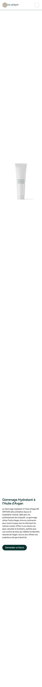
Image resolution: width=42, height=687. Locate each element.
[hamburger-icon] (37, 5)
